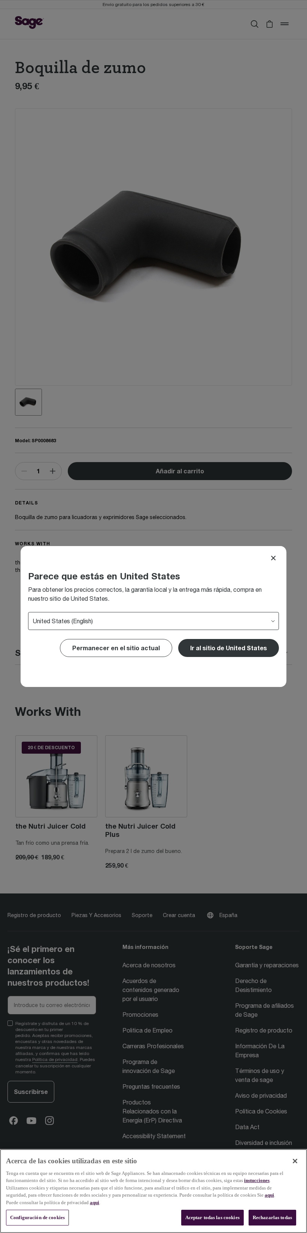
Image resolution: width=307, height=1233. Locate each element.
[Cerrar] (295, 1161)
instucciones (257, 1180)
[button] (228, 648)
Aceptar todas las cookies (212, 1217)
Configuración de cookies (37, 1217)
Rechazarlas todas (272, 1217)
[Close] (273, 558)
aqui (269, 1195)
